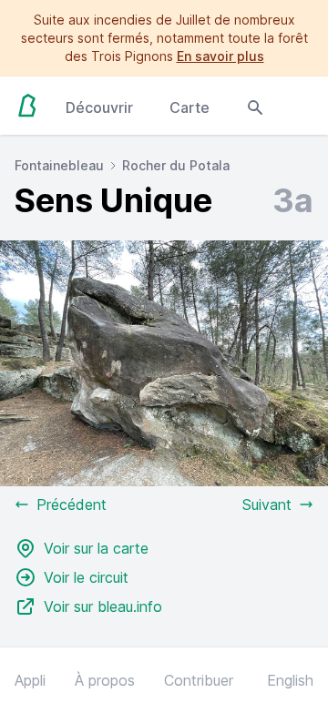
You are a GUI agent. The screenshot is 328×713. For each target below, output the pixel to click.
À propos (105, 680)
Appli (30, 680)
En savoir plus (220, 56)
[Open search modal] (255, 106)
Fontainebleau (59, 165)
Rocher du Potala (176, 165)
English (290, 680)
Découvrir (99, 107)
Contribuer (198, 680)
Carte (189, 107)
